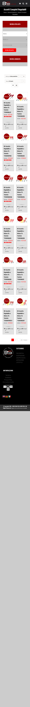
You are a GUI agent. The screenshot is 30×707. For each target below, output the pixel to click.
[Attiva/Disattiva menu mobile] (27, 3)
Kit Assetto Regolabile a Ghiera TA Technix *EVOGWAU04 (21, 192)
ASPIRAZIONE (20, 360)
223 (21, 340)
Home (5, 12)
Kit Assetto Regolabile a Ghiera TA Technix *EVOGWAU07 (21, 315)
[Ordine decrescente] (24, 76)
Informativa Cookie (8, 382)
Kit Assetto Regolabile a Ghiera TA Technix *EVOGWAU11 (20, 274)
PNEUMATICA (20, 353)
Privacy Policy (8, 380)
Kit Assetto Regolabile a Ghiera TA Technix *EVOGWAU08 (21, 233)
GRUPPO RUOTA (20, 358)
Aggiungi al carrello (6, 126)
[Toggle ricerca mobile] (23, 3)
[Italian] (9, 396)
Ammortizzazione (12, 12)
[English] (3, 396)
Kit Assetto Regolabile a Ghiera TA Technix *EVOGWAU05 (7, 233)
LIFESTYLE (19, 362)
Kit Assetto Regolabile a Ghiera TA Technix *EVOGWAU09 (7, 274)
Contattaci (8, 384)
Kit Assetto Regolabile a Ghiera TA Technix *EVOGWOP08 (7, 151)
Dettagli (11, 124)
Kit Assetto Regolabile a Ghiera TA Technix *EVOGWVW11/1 (8, 315)
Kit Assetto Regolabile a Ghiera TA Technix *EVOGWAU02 (21, 151)
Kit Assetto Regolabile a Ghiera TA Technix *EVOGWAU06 (21, 111)
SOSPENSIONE (20, 355)
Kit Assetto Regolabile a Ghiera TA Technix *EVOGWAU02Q (8, 192)
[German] (6, 396)
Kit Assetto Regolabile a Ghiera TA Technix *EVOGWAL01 (7, 107)
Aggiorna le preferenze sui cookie (19, 408)
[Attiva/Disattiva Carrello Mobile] (20, 3)
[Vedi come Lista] (16, 85)
